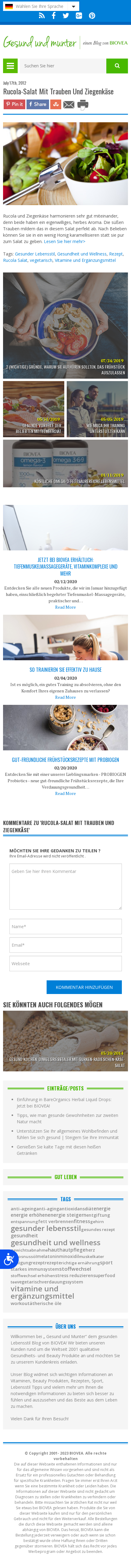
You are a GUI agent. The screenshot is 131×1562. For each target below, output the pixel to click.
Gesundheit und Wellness (82, 254)
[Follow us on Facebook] (53, 15)
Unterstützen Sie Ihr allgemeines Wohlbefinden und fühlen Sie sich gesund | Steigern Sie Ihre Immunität (68, 1134)
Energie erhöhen (29, 1215)
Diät (89, 1208)
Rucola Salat (15, 260)
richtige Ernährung (80, 1263)
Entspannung (24, 1222)
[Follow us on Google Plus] (79, 15)
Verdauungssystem (62, 1282)
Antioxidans (72, 1209)
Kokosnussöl (24, 1257)
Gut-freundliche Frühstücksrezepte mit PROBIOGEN (65, 759)
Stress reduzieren (74, 1275)
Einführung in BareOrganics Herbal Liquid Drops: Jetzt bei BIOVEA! (64, 1103)
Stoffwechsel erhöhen (33, 1276)
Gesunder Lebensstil (35, 254)
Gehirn (97, 1222)
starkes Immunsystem (35, 1269)
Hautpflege (72, 1250)
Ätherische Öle (46, 1303)
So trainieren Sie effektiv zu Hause (65, 669)
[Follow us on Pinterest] (90, 15)
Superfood (104, 1275)
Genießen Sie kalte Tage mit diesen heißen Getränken (59, 1150)
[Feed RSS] (42, 15)
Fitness (82, 1221)
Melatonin (48, 1256)
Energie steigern (67, 1215)
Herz (90, 1250)
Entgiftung (98, 1215)
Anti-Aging (47, 1209)
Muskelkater (91, 1257)
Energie (102, 1208)
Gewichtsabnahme (29, 1250)
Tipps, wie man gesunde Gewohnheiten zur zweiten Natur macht (67, 1118)
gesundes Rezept (98, 1230)
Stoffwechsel (75, 1269)
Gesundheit (24, 1235)
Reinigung (21, 1263)
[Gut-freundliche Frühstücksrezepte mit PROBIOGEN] (65, 746)
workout (20, 1303)
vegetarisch (41, 260)
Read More (65, 607)
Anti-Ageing (23, 1209)
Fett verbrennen (56, 1221)
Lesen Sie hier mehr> (64, 241)
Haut (53, 1249)
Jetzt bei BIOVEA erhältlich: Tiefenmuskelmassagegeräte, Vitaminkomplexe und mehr (66, 566)
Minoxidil (69, 1256)
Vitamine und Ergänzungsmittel (85, 260)
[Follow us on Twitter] (65, 15)
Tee (14, 1282)
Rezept (116, 254)
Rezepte (53, 1263)
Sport (106, 1262)
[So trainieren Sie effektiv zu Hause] (65, 658)
